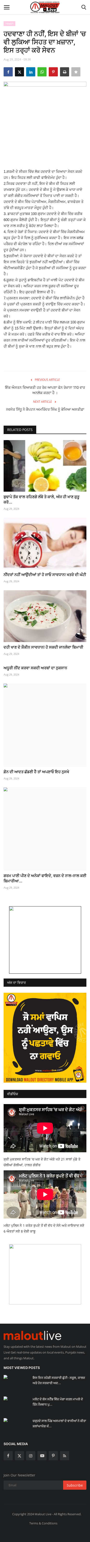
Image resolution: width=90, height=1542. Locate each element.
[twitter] (19, 1455)
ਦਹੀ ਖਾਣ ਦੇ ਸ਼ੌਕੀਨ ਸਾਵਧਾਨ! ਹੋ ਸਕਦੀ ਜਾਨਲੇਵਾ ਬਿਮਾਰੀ (43, 647)
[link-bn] (45, 940)
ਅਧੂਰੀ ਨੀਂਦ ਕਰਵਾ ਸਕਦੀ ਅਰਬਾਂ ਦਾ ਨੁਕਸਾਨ (35, 667)
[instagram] (30, 1455)
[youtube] (42, 1455)
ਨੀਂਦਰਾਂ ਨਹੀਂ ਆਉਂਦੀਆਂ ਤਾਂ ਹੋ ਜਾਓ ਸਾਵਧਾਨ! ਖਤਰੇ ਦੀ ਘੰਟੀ (45, 574)
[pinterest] (53, 1455)
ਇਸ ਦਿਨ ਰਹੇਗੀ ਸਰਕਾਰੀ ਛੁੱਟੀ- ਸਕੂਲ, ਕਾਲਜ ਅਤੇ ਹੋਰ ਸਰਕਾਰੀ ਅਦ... (59, 1380)
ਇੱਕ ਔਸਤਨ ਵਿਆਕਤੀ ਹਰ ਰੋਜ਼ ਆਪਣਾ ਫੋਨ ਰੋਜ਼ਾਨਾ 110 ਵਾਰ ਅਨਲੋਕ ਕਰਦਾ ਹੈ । (45, 390)
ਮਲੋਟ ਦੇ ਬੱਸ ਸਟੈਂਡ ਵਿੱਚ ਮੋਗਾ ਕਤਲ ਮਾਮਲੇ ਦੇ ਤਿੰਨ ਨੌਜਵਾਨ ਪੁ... (58, 1401)
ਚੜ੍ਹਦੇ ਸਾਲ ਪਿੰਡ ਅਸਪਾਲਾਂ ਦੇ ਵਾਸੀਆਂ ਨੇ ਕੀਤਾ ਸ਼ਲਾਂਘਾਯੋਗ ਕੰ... (59, 1423)
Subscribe (75, 1485)
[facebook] (8, 1455)
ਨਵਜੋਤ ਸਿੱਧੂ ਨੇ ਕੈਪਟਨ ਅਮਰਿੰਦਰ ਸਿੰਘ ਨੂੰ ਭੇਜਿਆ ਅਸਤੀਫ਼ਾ (45, 409)
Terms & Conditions (43, 1523)
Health (10, 23)
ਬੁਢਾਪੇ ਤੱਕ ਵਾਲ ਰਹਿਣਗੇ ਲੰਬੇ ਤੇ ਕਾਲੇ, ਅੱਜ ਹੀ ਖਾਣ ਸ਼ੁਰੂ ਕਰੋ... (41, 499)
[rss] (64, 1455)
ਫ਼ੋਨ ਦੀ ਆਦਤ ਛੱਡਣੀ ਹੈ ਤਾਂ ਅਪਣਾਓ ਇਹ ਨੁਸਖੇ (36, 771)
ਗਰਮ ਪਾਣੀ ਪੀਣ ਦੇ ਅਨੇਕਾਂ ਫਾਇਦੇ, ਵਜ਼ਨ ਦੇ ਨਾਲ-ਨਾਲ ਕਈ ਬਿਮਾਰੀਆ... (45, 878)
